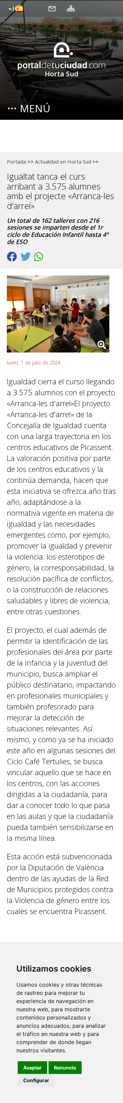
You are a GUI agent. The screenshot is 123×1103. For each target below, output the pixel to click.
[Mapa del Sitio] (71, 8)
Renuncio (65, 1067)
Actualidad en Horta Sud (63, 161)
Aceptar (32, 1067)
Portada (16, 161)
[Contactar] (52, 8)
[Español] (15, 9)
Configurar (36, 1080)
